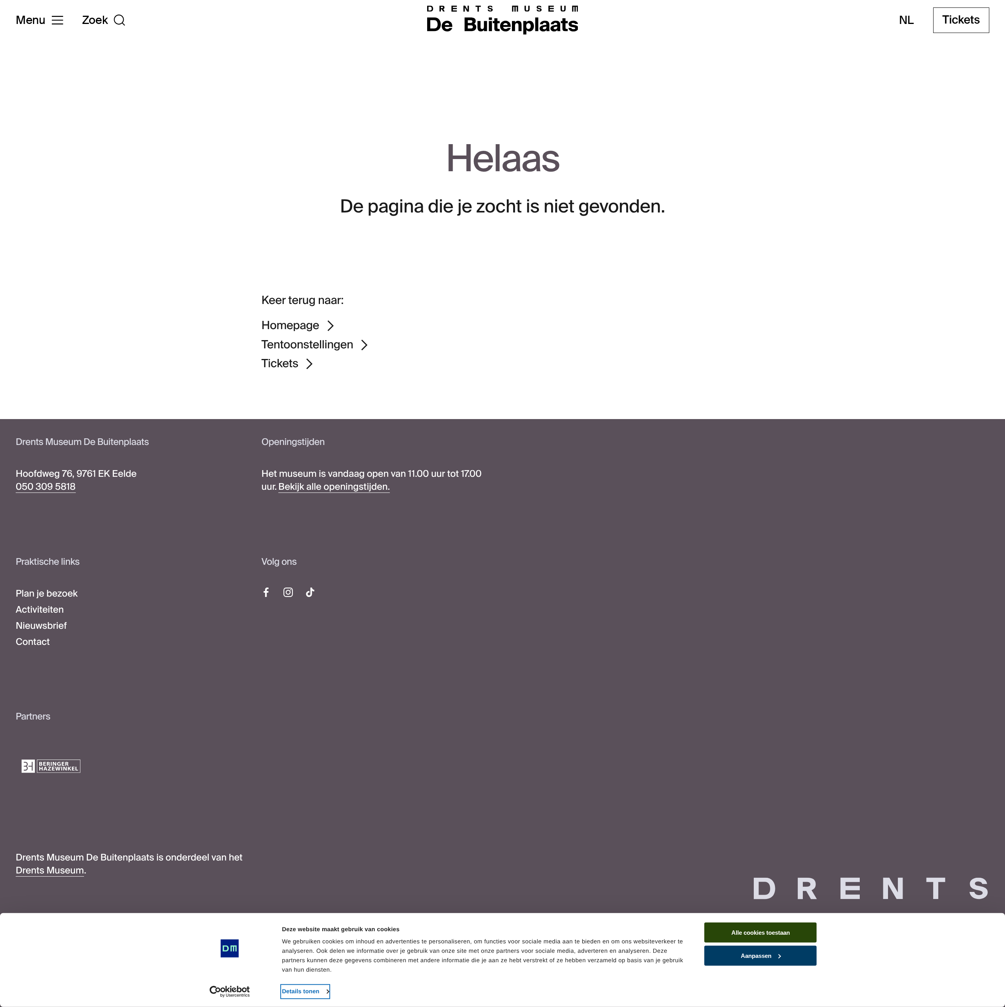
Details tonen (300, 991)
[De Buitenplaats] (502, 20)
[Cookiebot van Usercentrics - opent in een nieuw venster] (230, 992)
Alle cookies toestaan (760, 932)
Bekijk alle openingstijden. (334, 487)
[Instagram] (288, 592)
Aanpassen (756, 955)
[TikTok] (310, 592)
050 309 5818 (46, 487)
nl (906, 20)
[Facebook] (266, 592)
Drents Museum (50, 871)
